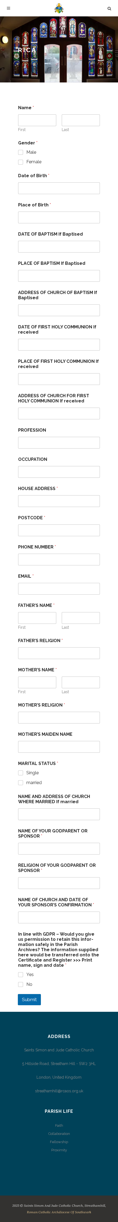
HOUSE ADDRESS (38, 488)
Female (33, 161)
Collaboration (59, 1134)
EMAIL (26, 576)
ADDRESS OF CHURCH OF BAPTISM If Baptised (57, 295)
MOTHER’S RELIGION (41, 705)
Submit (29, 999)
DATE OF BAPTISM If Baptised (50, 234)
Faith (59, 1125)
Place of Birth (34, 204)
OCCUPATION (32, 459)
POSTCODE (31, 517)
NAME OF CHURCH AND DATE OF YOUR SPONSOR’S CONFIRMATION (56, 902)
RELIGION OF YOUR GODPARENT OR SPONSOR (57, 868)
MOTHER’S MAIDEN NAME (45, 734)
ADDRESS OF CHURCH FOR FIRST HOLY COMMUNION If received (53, 398)
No (29, 984)
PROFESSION (32, 430)
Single (32, 772)
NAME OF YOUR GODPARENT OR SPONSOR (53, 833)
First (22, 129)
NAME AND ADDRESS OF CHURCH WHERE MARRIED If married (54, 799)
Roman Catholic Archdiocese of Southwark (59, 1212)
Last (65, 129)
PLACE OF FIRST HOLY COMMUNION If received (58, 364)
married (34, 782)
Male (31, 152)
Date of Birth (33, 175)
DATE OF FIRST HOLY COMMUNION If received (57, 329)
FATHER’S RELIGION (40, 640)
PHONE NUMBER (37, 547)
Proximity (59, 1150)
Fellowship (59, 1142)
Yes (30, 974)
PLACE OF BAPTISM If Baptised (51, 263)
